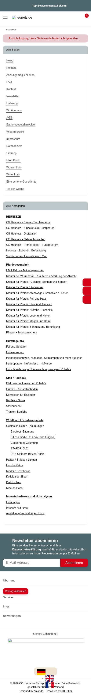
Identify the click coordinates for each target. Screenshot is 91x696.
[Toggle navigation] (5, 17)
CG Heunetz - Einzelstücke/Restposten (30, 227)
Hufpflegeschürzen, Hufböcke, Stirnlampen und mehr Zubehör (44, 357)
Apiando (39, 691)
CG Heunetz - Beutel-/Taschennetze (28, 222)
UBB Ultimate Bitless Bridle (27, 454)
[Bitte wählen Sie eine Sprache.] (41, 672)
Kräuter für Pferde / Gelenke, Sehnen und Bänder (36, 281)
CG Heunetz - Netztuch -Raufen (25, 239)
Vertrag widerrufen (15, 591)
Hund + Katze (14, 465)
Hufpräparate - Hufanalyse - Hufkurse (29, 363)
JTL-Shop (67, 691)
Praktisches (13, 482)
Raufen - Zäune (15, 400)
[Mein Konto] (76, 17)
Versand (59, 687)
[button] (84, 17)
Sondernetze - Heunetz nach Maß (26, 256)
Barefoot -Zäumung (22, 431)
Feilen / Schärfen (16, 346)
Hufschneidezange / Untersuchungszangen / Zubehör (38, 369)
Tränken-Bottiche (16, 411)
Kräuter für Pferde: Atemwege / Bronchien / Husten (37, 293)
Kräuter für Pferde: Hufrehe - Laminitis (29, 309)
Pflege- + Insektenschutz (21, 332)
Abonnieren (74, 563)
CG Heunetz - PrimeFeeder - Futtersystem (32, 244)
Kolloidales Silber (16, 476)
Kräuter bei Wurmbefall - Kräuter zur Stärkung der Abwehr (41, 276)
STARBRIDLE (19, 448)
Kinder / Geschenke (18, 471)
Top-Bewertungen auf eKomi (49, 5)
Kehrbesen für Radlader (20, 394)
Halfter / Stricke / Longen (21, 459)
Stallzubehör (13, 406)
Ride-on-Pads (14, 488)
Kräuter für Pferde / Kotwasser (24, 287)
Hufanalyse (13, 502)
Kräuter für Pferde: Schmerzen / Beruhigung (33, 326)
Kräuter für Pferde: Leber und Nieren (28, 315)
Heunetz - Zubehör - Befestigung (26, 250)
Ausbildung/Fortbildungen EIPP (25, 513)
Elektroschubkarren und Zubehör (26, 383)
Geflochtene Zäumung (24, 442)
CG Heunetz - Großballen (21, 233)
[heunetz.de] (22, 17)
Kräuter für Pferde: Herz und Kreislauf (29, 304)
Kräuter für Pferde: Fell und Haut (26, 298)
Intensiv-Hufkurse (17, 507)
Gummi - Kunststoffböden (22, 389)
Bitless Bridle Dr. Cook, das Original (33, 437)
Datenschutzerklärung (27, 549)
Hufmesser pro (15, 352)
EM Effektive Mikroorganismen (25, 270)
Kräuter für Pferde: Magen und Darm (28, 321)
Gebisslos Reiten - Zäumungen (25, 425)
